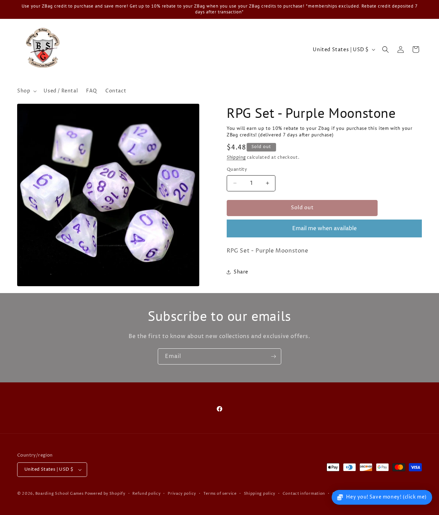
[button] (26, 91)
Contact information (304, 493)
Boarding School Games (59, 493)
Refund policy (146, 493)
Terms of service (220, 493)
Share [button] (241, 272)
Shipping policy (260, 493)
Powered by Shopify (105, 493)
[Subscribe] (273, 356)
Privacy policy (182, 493)
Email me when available (324, 228)
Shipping (236, 157)
